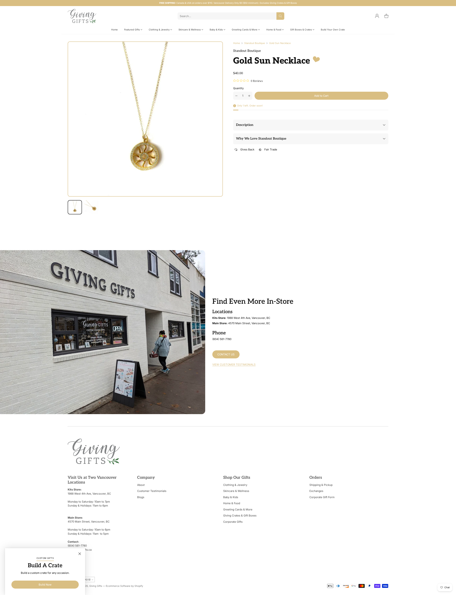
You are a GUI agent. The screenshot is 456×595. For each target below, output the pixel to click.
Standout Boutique (254, 43)
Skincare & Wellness (236, 491)
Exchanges (316, 491)
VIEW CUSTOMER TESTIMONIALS (234, 364)
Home (236, 43)
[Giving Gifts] (82, 16)
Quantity (238, 88)
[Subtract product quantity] (236, 96)
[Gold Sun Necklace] (145, 119)
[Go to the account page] (377, 16)
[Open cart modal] (386, 16)
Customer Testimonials (151, 491)
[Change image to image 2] (91, 207)
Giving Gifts (95, 585)
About (141, 485)
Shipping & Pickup (321, 485)
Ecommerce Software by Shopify (124, 585)
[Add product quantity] (249, 96)
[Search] (280, 16)
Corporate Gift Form (322, 497)
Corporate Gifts (233, 521)
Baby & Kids (230, 497)
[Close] (79, 553)
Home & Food (231, 503)
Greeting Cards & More (237, 509)
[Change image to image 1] (75, 207)
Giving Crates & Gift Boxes (239, 515)
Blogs (140, 497)
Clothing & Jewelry (235, 485)
